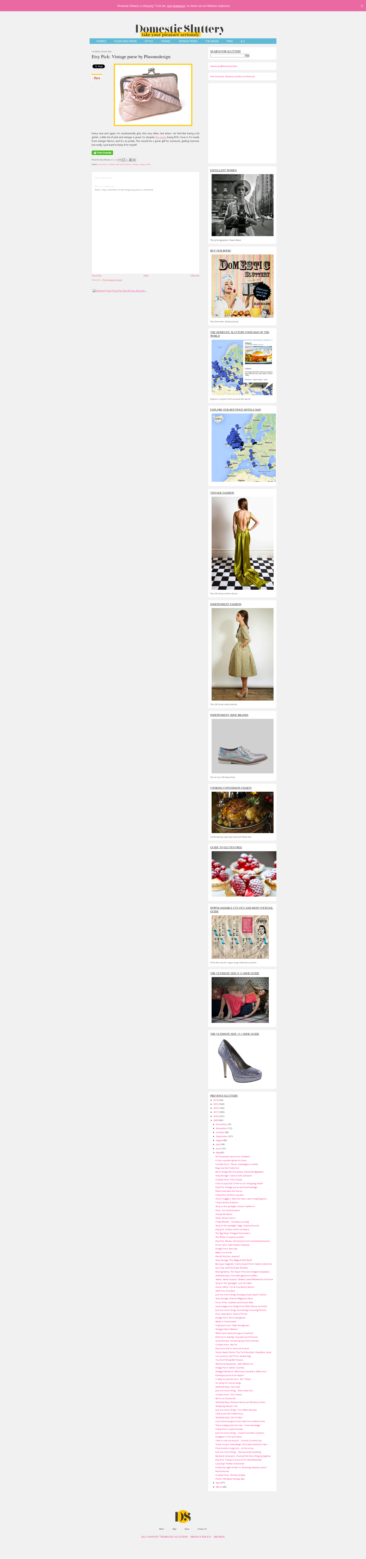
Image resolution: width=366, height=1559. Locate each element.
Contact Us (202, 1528)
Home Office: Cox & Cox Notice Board (234, 1286)
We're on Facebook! (225, 1398)
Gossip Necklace (223, 1214)
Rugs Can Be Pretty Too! (227, 1167)
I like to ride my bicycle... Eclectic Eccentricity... (239, 1440)
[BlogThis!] (123, 160)
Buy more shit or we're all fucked (232, 1348)
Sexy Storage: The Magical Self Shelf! (233, 1260)
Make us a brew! (223, 1252)
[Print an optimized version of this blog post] (102, 155)
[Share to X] (127, 160)
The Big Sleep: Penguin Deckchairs (232, 1233)
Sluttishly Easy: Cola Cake (227, 1386)
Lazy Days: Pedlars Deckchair (230, 1463)
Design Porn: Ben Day (226, 1248)
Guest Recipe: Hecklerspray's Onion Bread (236, 1340)
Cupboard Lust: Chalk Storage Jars (232, 1325)
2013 (216, 1104)
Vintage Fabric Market (226, 1329)
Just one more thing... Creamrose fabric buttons (239, 1432)
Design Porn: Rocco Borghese (230, 1317)
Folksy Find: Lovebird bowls (229, 1429)
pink (117, 164)
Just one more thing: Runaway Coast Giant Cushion (240, 1294)
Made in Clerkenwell (225, 1321)
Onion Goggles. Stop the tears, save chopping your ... (242, 1198)
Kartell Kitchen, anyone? (227, 1256)
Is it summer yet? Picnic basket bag (233, 1356)
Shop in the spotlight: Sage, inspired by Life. (237, 1225)
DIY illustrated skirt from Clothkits (232, 1156)
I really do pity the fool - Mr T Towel (233, 1379)
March (219, 1486)
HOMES (101, 41)
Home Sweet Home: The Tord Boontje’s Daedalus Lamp (243, 1352)
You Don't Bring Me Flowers (229, 1359)
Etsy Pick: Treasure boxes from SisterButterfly (238, 1459)
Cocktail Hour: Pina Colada (228, 1179)
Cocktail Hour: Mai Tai (226, 1344)
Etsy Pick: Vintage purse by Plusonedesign (131, 56)
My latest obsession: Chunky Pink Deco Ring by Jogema (242, 1455)
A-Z (243, 41)
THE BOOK (212, 41)
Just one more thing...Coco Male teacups (236, 1409)
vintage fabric (145, 164)
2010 (216, 1116)
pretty (122, 164)
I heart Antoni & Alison (226, 1202)
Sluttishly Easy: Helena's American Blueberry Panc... (241, 1402)
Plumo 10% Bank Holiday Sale (230, 1478)
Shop (174, 1528)
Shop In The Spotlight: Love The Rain (233, 1283)
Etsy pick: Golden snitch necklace (232, 1229)
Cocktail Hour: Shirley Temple (230, 1475)
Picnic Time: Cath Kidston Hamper (232, 1244)
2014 (216, 1100)
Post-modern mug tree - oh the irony (234, 1448)
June (218, 1148)
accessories (103, 164)
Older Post (195, 275)
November (221, 1128)
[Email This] (120, 160)
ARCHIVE (219, 1537)
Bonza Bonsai (222, 1471)
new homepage (176, 6)
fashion (112, 164)
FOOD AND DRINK (125, 41)
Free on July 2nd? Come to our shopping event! (239, 1183)
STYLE (149, 41)
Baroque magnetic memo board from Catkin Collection (243, 1263)
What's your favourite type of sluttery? (234, 1333)
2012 (216, 1108)
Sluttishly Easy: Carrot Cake (228, 1417)
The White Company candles (229, 1237)
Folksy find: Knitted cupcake (229, 1194)
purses (128, 164)
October (220, 1132)
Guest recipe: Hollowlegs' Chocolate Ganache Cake (241, 1444)
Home (146, 275)
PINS (230, 41)
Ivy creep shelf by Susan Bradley (231, 1267)
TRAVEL (166, 41)
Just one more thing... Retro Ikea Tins (234, 1390)
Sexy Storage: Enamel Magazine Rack (234, 1298)
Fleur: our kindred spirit (227, 1210)
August (219, 1140)
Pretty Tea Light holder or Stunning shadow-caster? (241, 1467)
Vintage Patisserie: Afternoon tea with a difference (240, 1371)
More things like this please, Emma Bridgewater (239, 1171)
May (218, 1152)
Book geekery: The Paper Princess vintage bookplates (242, 1271)
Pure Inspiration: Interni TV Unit (231, 1313)
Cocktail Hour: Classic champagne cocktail (236, 1164)
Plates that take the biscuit (228, 1191)
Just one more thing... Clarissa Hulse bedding (238, 1451)
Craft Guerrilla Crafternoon (229, 1413)
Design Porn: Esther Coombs (229, 1367)
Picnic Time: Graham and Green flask (234, 1302)
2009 (216, 1120)
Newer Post (96, 275)
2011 (216, 1112)
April (218, 1482)
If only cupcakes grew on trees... (231, 1160)
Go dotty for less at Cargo (228, 1382)
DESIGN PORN (188, 41)
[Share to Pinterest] (134, 160)
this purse (160, 137)
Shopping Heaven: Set (226, 1406)
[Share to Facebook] (131, 160)
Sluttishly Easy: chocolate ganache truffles (236, 1275)
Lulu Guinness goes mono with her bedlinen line (240, 1421)
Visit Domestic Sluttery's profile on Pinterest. (232, 76)
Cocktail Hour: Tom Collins (228, 1394)
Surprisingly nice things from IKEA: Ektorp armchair (241, 1306)
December (222, 1124)
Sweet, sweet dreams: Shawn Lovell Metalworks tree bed (244, 1279)
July (218, 1144)
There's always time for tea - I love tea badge (237, 1425)
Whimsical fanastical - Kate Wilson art (234, 1363)
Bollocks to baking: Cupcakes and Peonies (236, 1336)
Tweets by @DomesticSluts (223, 66)
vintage (135, 164)
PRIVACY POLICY (200, 1537)
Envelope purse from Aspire (229, 1375)
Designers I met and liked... (229, 1436)
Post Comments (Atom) (112, 279)
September (222, 1136)
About (187, 1528)
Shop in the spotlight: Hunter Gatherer (235, 1206)
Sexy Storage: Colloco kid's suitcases (233, 1175)
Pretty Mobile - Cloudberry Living (232, 1221)
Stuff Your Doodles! (225, 1290)
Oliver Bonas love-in (225, 1217)
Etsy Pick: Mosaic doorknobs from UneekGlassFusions (242, 1241)
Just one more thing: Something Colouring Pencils (240, 1310)
